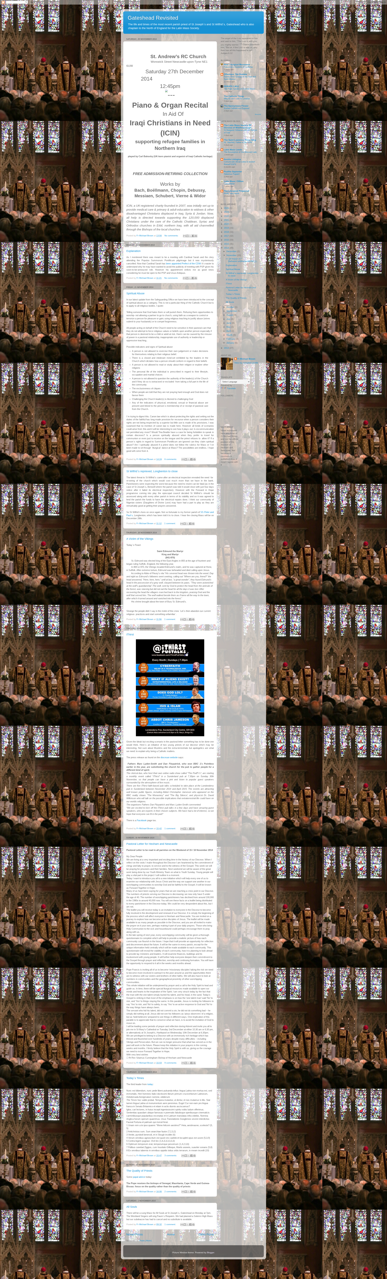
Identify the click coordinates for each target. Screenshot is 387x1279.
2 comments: (170, 1191)
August (230, 315)
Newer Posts (134, 1234)
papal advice (139, 1177)
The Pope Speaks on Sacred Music (239, 89)
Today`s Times (135, 1078)
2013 (226, 348)
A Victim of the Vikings (139, 538)
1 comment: (170, 523)
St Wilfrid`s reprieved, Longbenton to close (152, 471)
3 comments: (170, 1155)
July (228, 319)
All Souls (131, 1206)
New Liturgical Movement (237, 64)
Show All (258, 114)
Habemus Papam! (232, 174)
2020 (226, 224)
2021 (226, 220)
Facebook (142, 820)
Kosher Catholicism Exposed (236, 108)
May (228, 327)
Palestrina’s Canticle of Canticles (238, 67)
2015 (226, 244)
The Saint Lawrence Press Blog (240, 140)
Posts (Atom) (145, 1240)
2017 (226, 236)
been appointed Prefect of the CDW (183, 263)
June (229, 323)
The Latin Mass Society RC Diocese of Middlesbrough (238, 126)
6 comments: (170, 459)
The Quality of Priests (139, 1170)
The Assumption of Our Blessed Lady (240, 152)
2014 (226, 248)
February (231, 339)
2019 (226, 228)
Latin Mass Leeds (233, 150)
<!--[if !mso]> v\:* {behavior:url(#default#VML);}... (242, 260)
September (232, 311)
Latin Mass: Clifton (234, 181)
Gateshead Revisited (153, 18)
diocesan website (169, 757)
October (230, 307)
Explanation (133, 251)
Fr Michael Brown (246, 359)
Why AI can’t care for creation (237, 98)
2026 (226, 208)
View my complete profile (246, 363)
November (231, 255)
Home (171, 1234)
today (150, 1084)
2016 (226, 240)
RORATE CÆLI (231, 86)
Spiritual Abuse (135, 293)
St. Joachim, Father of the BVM (238, 142)
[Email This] (184, 235)
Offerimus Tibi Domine (235, 74)
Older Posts (206, 1234)
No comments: (171, 236)
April (228, 331)
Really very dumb (231, 193)
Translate (231, 388)
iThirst (130, 634)
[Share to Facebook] (193, 235)
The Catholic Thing (234, 96)
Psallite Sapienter (233, 171)
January (230, 343)
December (231, 251)
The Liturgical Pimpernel (236, 191)
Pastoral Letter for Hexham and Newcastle (151, 843)
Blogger (210, 1252)
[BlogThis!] (187, 235)
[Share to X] (190, 235)
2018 (226, 232)
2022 (226, 216)
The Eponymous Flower (236, 106)
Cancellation (229, 184)
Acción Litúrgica (232, 159)
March (229, 335)
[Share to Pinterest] (195, 235)
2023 (226, 212)
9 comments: (170, 1063)
